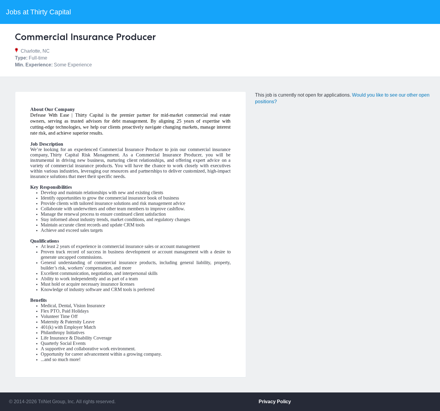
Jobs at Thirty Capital (38, 12)
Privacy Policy (275, 401)
